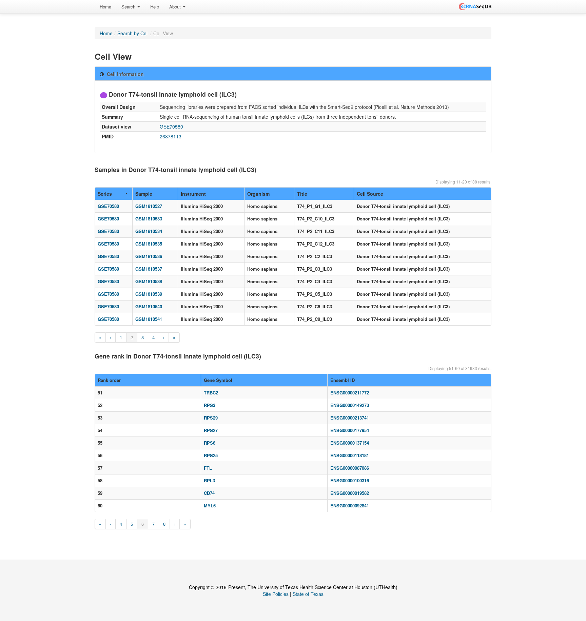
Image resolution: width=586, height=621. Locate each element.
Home (105, 6)
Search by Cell (133, 33)
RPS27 (211, 430)
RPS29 (211, 417)
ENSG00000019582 (349, 493)
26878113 (170, 136)
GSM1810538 (148, 281)
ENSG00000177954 (349, 430)
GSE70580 (171, 126)
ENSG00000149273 (349, 405)
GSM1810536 (148, 256)
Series (105, 193)
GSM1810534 (148, 231)
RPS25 (211, 455)
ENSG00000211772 (349, 392)
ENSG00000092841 (349, 505)
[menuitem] (105, 7)
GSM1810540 (148, 306)
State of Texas (308, 593)
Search (129, 6)
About (175, 6)
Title (302, 193)
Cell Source (370, 193)
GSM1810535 (148, 243)
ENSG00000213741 (349, 417)
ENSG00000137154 (349, 443)
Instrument (193, 193)
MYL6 (210, 505)
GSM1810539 (148, 294)
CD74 (209, 493)
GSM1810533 (148, 218)
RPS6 (209, 443)
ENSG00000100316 (349, 480)
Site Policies (276, 593)
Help (154, 6)
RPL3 (209, 480)
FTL (208, 468)
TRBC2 (211, 392)
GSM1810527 (148, 206)
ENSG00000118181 (349, 455)
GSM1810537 (148, 269)
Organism (258, 193)
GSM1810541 (148, 319)
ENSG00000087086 (349, 468)
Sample (143, 193)
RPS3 (209, 405)
